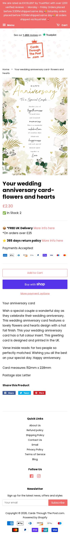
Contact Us (35, 440)
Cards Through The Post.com (46, 513)
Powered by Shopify (35, 517)
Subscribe (58, 503)
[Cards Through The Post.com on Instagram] (39, 476)
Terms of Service (35, 454)
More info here (44, 228)
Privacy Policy (35, 449)
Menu (10, 25)
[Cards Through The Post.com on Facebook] (31, 476)
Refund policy (35, 430)
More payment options (35, 293)
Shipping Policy (35, 435)
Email (35, 444)
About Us (35, 425)
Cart (64, 25)
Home (6, 69)
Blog (35, 459)
